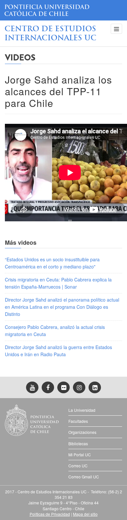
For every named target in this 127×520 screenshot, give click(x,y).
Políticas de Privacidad (50, 514)
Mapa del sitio (85, 514)
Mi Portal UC (79, 454)
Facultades (78, 421)
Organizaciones (82, 432)
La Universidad (81, 410)
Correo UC (78, 465)
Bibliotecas (78, 443)
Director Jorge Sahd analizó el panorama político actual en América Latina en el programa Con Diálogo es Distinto (62, 307)
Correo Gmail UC (83, 476)
